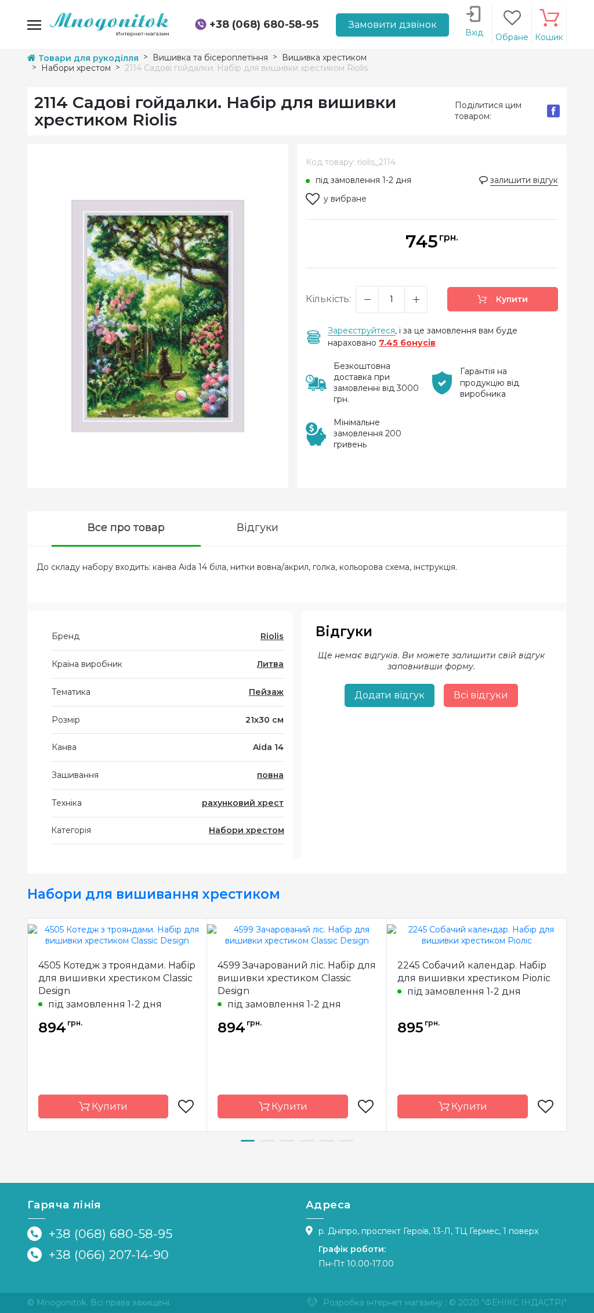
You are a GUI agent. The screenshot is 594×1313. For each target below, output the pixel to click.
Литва (270, 664)
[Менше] (367, 299)
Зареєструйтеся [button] (361, 331)
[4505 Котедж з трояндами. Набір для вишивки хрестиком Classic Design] (117, 935)
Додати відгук (389, 695)
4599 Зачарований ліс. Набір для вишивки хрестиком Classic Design (297, 978)
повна (270, 775)
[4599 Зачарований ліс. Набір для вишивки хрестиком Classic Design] (296, 935)
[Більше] (416, 299)
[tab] (126, 529)
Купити (511, 299)
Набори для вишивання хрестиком (153, 894)
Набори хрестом (246, 830)
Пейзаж (266, 692)
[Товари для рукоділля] (109, 24)
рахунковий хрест (243, 803)
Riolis (272, 636)
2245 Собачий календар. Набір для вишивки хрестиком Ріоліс (473, 972)
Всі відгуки (481, 695)
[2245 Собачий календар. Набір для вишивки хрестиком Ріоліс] (476, 935)
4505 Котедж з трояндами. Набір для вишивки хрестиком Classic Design (116, 978)
